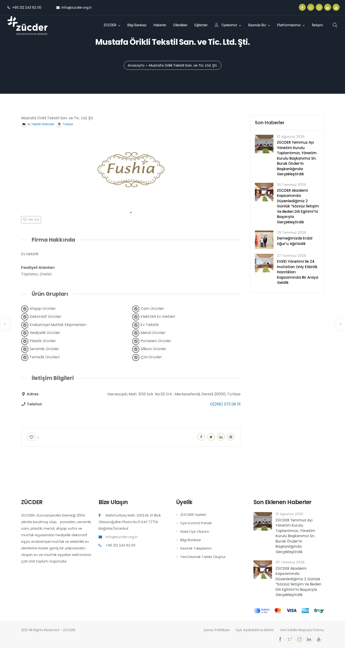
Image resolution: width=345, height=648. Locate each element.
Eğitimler (201, 25)
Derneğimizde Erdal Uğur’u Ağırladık (294, 241)
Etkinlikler (180, 25)
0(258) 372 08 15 (225, 404)
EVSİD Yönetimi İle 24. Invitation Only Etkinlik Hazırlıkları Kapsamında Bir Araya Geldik (297, 272)
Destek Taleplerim (196, 548)
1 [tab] (131, 212)
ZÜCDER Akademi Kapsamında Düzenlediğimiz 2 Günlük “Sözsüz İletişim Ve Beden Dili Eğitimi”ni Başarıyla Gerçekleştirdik (298, 206)
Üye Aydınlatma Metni (255, 629)
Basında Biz (257, 25)
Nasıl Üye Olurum (194, 531)
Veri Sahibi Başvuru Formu (302, 629)
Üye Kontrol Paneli (195, 523)
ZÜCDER (110, 25)
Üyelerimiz (229, 25)
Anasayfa (136, 65)
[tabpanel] (131, 169)
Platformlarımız (289, 25)
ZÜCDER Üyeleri (193, 514)
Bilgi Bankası (136, 25)
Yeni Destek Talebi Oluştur (203, 556)
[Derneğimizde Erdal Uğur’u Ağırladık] (264, 239)
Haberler (159, 25)
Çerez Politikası (216, 629)
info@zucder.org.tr (122, 536)
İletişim (317, 25)
